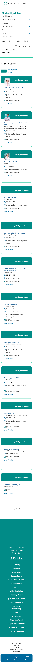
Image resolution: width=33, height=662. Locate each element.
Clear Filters (6, 52)
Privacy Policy (16, 647)
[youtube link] (21, 558)
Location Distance (7, 37)
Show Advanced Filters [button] (10, 50)
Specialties (5, 23)
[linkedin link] (18, 558)
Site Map (16, 645)
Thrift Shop (16, 616)
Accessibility (16, 651)
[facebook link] (11, 558)
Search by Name (7, 16)
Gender (4, 30)
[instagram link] (14, 558)
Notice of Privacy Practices (17, 649)
